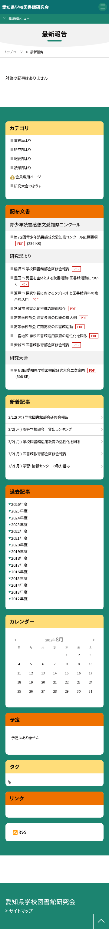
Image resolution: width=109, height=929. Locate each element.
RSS (22, 832)
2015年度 (19, 578)
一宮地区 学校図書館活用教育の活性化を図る (55, 335)
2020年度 (19, 545)
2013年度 (19, 592)
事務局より (22, 140)
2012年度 (19, 598)
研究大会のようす (27, 186)
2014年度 (19, 585)
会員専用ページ (28, 177)
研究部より (22, 149)
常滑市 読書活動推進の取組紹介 (44, 308)
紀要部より (22, 158)
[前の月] (15, 639)
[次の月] (93, 639)
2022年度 (19, 531)
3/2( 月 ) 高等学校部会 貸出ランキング (40, 429)
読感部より (22, 167)
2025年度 (19, 511)
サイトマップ (21, 911)
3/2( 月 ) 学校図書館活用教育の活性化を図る (44, 441)
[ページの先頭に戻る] (101, 921)
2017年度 (19, 565)
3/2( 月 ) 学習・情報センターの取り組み (39, 466)
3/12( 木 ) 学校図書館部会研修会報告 (38, 417)
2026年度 (19, 504)
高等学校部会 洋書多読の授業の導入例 (50, 317)
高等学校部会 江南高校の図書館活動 (48, 326)
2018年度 (19, 558)
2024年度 (19, 518)
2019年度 (19, 551)
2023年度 (19, 524)
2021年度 (19, 538)
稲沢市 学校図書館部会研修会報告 (46, 269)
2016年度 (19, 572)
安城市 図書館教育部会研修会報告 (46, 345)
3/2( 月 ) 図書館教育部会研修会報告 (37, 453)
